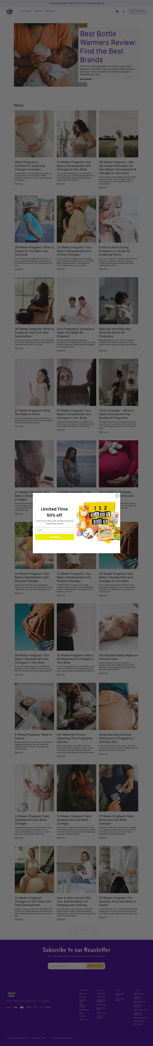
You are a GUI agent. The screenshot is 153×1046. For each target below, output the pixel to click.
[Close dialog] (117, 496)
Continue (55, 537)
